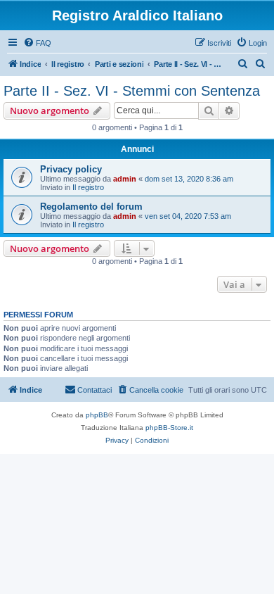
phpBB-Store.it (169, 427)
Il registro (88, 187)
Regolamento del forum (91, 206)
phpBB (97, 415)
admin (124, 179)
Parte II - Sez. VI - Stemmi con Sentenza (132, 91)
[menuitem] (37, 42)
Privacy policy (71, 169)
